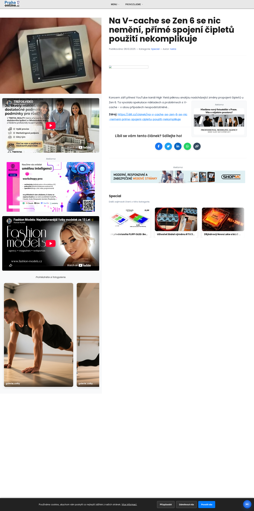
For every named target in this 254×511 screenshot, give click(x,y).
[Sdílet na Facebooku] (158, 146)
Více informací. (129, 504)
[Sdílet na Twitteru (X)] (168, 146)
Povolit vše (206, 504)
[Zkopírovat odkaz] (197, 146)
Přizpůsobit (166, 504)
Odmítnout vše (186, 504)
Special (155, 49)
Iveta (173, 49)
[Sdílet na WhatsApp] (187, 146)
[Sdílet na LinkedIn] (178, 146)
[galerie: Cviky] (38, 335)
